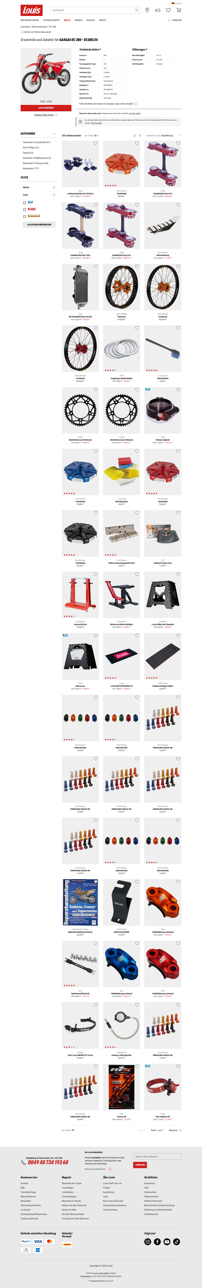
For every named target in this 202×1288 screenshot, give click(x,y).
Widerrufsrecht (151, 1196)
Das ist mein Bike (46, 108)
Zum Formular (96, 123)
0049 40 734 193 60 (48, 1163)
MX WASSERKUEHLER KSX (80, 317)
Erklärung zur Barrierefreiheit (158, 1209)
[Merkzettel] (168, 10)
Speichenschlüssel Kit (80, 993)
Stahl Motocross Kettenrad (80, 440)
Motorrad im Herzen (71, 1201)
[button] (176, 3)
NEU (30, 202)
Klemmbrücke (80, 748)
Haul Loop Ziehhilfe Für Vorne (80, 1055)
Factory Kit (121, 1117)
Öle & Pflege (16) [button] (31, 147)
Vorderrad (162, 317)
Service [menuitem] (102, 20)
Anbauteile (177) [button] (31, 168)
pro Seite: (89, 135)
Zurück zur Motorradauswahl (37, 32)
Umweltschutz (151, 1214)
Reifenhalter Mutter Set (163, 748)
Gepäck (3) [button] (28, 152)
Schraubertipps (69, 1196)
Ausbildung (108, 1192)
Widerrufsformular (153, 1201)
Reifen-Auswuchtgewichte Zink (121, 563)
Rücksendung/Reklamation (34, 1214)
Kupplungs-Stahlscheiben (121, 378)
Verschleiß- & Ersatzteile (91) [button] (37, 142)
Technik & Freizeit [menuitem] (51, 20)
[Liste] (140, 135)
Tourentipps (67, 1187)
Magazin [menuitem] (90, 20)
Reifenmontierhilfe (121, 932)
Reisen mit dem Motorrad (74, 1205)
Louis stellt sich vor (112, 1183)
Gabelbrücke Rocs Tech (80, 255)
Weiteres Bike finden (44, 115)
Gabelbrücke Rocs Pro (162, 193)
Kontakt (24, 1183)
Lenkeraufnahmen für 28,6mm (80, 193)
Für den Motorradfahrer (73, 1214)
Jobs (105, 1196)
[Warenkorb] (178, 10)
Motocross (80, 686)
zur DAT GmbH (134, 113)
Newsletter (26, 1201)
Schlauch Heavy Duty (163, 563)
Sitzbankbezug (163, 255)
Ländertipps (67, 1192)
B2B (23, 1187)
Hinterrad (121, 317)
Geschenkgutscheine (31, 1205)
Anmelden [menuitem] (176, 20)
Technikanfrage (28, 1192)
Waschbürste (162, 378)
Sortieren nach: (153, 135)
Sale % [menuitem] (67, 20)
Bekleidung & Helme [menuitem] (30, 20)
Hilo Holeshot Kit (163, 1117)
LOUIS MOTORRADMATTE (121, 686)
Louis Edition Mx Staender (163, 624)
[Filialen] (147, 10)
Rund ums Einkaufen (113, 1201)
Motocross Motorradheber (121, 624)
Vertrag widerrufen (29, 1218)
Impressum (149, 1183)
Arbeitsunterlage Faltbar (162, 686)
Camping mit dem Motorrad (75, 1218)
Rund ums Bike (69, 1209)
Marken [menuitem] (78, 20)
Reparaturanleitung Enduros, (80, 932)
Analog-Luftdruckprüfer (121, 1055)
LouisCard (26, 1209)
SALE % (32, 209)
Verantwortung (110, 1209)
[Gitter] (135, 135)
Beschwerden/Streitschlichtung (159, 1205)
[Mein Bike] (158, 10)
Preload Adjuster (163, 440)
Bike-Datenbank (28, 1196)
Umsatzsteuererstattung (114, 1205)
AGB (146, 1187)
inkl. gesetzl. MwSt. (102, 1273)
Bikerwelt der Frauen (71, 1183)
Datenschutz (150, 1192)
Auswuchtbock (80, 624)
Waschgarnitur (121, 501)
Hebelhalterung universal (162, 932)
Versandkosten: (86, 1276)
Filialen (106, 1187)
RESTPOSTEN (34, 216)
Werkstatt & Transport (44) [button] (35, 163)
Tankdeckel (121, 193)
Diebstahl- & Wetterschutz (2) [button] (37, 158)
